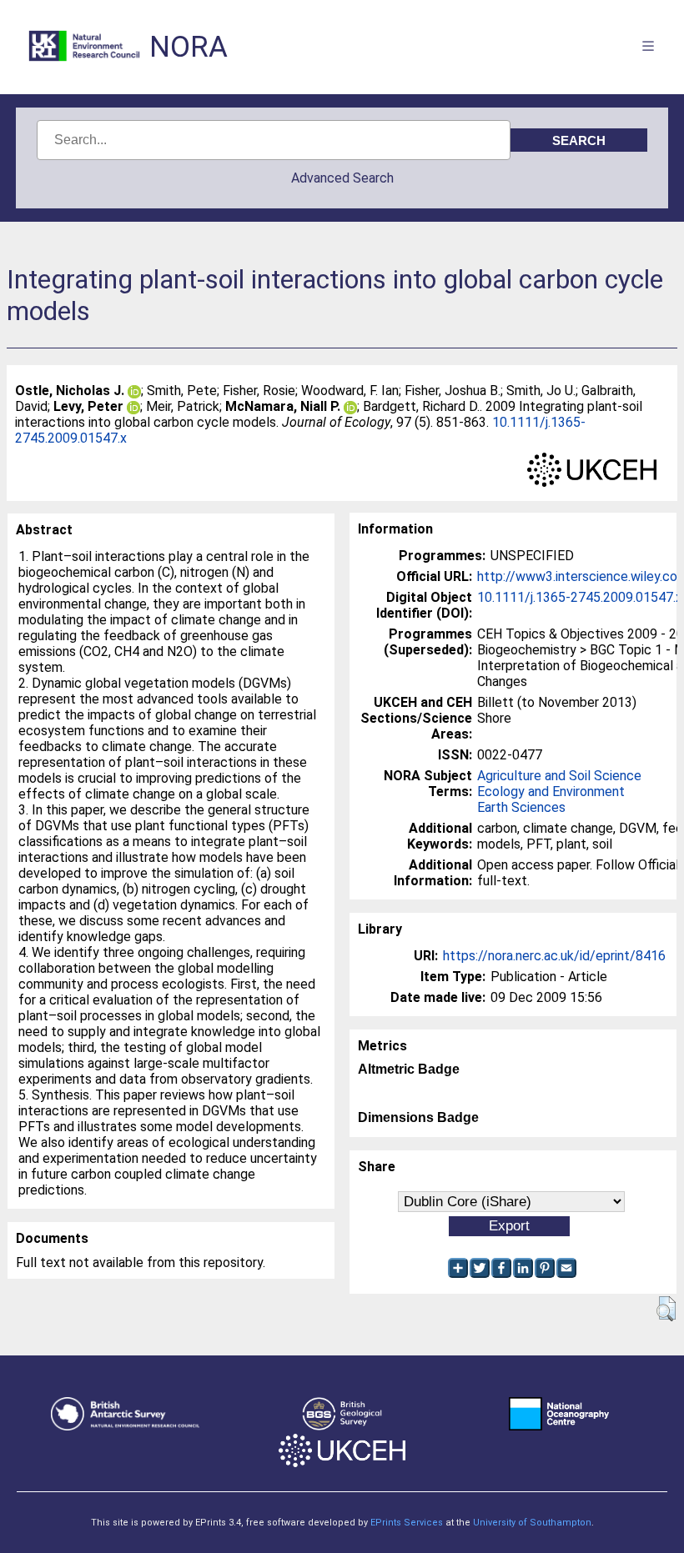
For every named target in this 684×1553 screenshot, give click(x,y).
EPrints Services (406, 1522)
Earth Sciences (521, 807)
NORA (188, 47)
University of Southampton (532, 1522)
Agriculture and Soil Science (559, 776)
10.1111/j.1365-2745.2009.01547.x (579, 597)
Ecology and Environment (551, 791)
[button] (666, 1308)
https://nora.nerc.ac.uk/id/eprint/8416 (554, 956)
